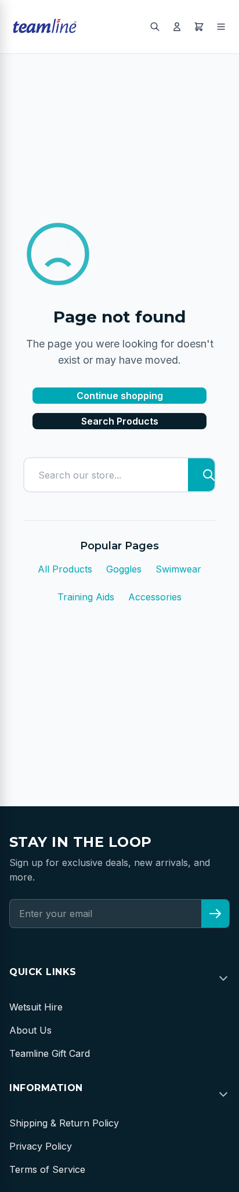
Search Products (119, 421)
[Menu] (221, 26)
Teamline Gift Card (49, 1053)
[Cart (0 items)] (199, 26)
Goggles (124, 569)
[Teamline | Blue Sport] (44, 26)
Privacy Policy (40, 1146)
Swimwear (178, 569)
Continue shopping (120, 395)
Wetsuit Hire (36, 1007)
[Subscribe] (215, 913)
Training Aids (85, 597)
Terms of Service (47, 1169)
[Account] (177, 26)
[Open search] (155, 26)
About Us (30, 1030)
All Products (65, 569)
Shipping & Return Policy (64, 1123)
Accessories (155, 597)
